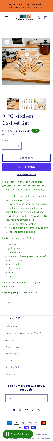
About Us (10, 340)
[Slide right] (50, 105)
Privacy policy (12, 438)
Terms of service (27, 438)
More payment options (26, 174)
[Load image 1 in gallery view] (13, 104)
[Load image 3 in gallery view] (40, 104)
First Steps (10, 374)
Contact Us (10, 360)
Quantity (6, 140)
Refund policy (41, 434)
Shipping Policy (13, 367)
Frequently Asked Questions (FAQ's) (23, 333)
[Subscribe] (43, 398)
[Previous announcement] (5, 6)
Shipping (5, 135)
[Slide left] (3, 105)
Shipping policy (43, 438)
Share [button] (8, 302)
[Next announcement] (48, 6)
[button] (6, 17)
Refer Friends (12, 326)
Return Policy (12, 353)
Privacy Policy (12, 346)
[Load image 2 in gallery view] (26, 104)
